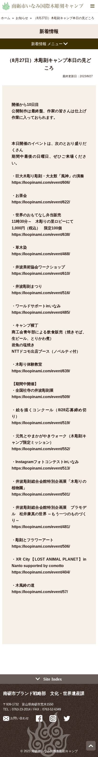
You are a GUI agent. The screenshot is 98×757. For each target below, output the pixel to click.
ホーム (5, 18)
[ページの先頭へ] (91, 749)
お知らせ (22, 18)
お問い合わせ (19, 718)
